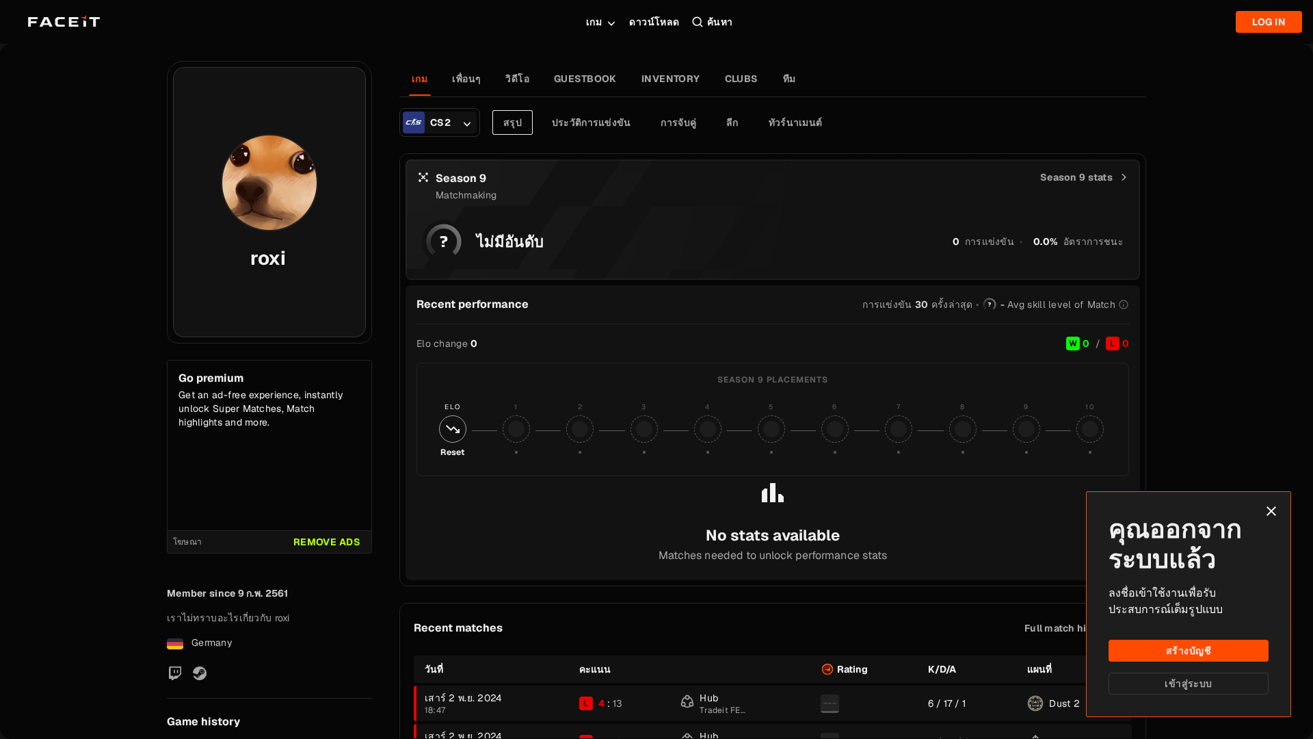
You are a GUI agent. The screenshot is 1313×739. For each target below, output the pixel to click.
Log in (1269, 22)
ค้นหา (720, 22)
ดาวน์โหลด (654, 22)
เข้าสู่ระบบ (1188, 683)
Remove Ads (326, 542)
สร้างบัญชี (1188, 651)
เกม (594, 22)
